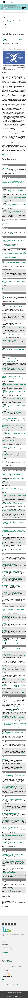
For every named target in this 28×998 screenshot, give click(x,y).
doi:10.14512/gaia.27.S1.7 (18, 549)
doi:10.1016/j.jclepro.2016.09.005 (9, 710)
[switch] (20, 2)
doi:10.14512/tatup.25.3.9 (11, 727)
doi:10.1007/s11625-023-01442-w (9, 185)
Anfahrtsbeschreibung (6, 941)
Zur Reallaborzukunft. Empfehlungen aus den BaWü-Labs (14, 604)
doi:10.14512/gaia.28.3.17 (19, 369)
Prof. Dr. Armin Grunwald (7, 947)
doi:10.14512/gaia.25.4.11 (19, 717)
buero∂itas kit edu (8, 961)
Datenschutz (9, 996)
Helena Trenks (8, 21)
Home (5, 994)
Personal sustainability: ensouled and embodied (12, 842)
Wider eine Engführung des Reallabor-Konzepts (12, 358)
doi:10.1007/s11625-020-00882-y (9, 257)
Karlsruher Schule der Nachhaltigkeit (9, 872)
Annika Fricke (16, 20)
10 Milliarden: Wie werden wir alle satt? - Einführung (12, 743)
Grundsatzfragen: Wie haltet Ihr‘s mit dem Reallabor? (13, 412)
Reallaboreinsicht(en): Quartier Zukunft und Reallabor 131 (14, 616)
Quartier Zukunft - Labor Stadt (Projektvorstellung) (12, 861)
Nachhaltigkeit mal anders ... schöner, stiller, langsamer (13, 685)
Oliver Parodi (19, 18)
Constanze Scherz (5, 952)
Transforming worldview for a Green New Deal (11, 322)
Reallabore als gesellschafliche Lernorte (10, 340)
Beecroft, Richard (6, 18)
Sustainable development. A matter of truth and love (12, 488)
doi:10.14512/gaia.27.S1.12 (19, 542)
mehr (3, 979)
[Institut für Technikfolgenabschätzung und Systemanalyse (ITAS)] (24, 8)
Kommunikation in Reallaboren (8, 447)
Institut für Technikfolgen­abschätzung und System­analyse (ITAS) (13, 2)
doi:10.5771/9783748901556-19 (8, 245)
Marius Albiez (10, 20)
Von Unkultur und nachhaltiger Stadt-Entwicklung (12, 556)
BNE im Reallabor (5, 168)
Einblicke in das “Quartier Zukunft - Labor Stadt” (12, 571)
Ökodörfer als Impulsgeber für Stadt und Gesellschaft (13, 679)
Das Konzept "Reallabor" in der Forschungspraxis (12, 578)
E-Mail (3, 910)
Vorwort (3, 296)
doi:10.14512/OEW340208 (7, 361)
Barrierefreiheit (15, 996)
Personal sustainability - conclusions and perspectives (13, 503)
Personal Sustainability (6, 231)
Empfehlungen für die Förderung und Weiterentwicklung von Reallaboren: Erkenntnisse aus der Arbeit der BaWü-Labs (13, 531)
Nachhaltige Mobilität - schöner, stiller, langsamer (12, 597)
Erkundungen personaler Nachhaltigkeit (10, 749)
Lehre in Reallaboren (6, 804)
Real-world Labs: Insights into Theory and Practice (12, 315)
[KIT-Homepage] (5, 2)
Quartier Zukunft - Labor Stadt (8, 440)
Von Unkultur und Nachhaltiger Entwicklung (11, 592)
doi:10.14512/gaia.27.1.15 (19, 534)
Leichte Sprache (10, 994)
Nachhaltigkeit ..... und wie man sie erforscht (11, 648)
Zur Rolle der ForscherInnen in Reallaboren (11, 674)
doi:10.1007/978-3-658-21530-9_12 (9, 517)
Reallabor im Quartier (6, 482)
